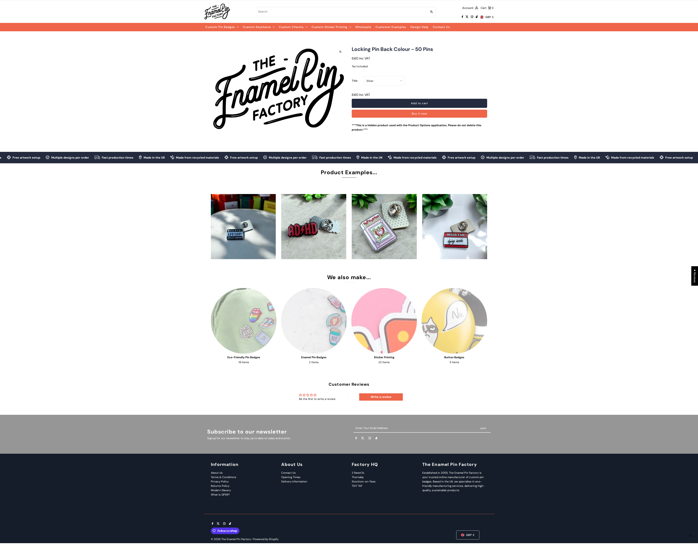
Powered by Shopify (265, 539)
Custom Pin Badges (220, 27)
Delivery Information (294, 481)
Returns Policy (220, 486)
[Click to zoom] (340, 52)
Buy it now (419, 113)
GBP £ (489, 17)
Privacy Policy (220, 481)
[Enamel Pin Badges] (314, 321)
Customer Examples (391, 27)
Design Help (419, 27)
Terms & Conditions (223, 477)
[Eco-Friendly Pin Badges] (243, 321)
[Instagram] (471, 17)
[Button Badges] (454, 321)
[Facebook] (462, 17)
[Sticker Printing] (384, 321)
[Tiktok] (476, 17)
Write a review (381, 397)
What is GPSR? (220, 494)
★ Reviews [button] (695, 276)
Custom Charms (291, 27)
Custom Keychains (257, 27)
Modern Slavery (221, 490)
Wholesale (363, 27)
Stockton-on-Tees (364, 481)
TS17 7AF (357, 486)
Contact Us (441, 27)
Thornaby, (358, 477)
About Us (217, 473)
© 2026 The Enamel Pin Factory (231, 539)
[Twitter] (466, 17)
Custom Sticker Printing (329, 27)
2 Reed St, (358, 473)
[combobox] (341, 11)
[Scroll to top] (690, 535)
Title (355, 81)
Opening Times (290, 477)
